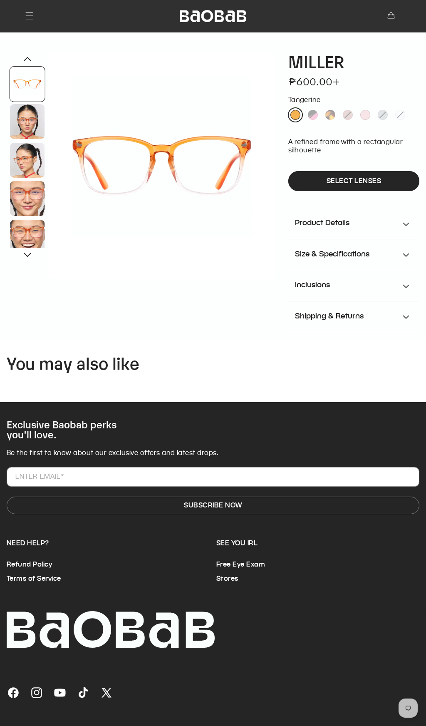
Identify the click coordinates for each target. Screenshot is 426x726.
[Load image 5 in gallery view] (27, 236)
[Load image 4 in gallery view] (27, 198)
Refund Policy (29, 564)
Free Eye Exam (240, 564)
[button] (29, 15)
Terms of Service (34, 578)
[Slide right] (27, 254)
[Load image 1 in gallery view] (27, 84)
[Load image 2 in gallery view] (27, 121)
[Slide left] (27, 59)
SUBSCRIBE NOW (213, 505)
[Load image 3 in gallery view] (27, 159)
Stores (227, 578)
